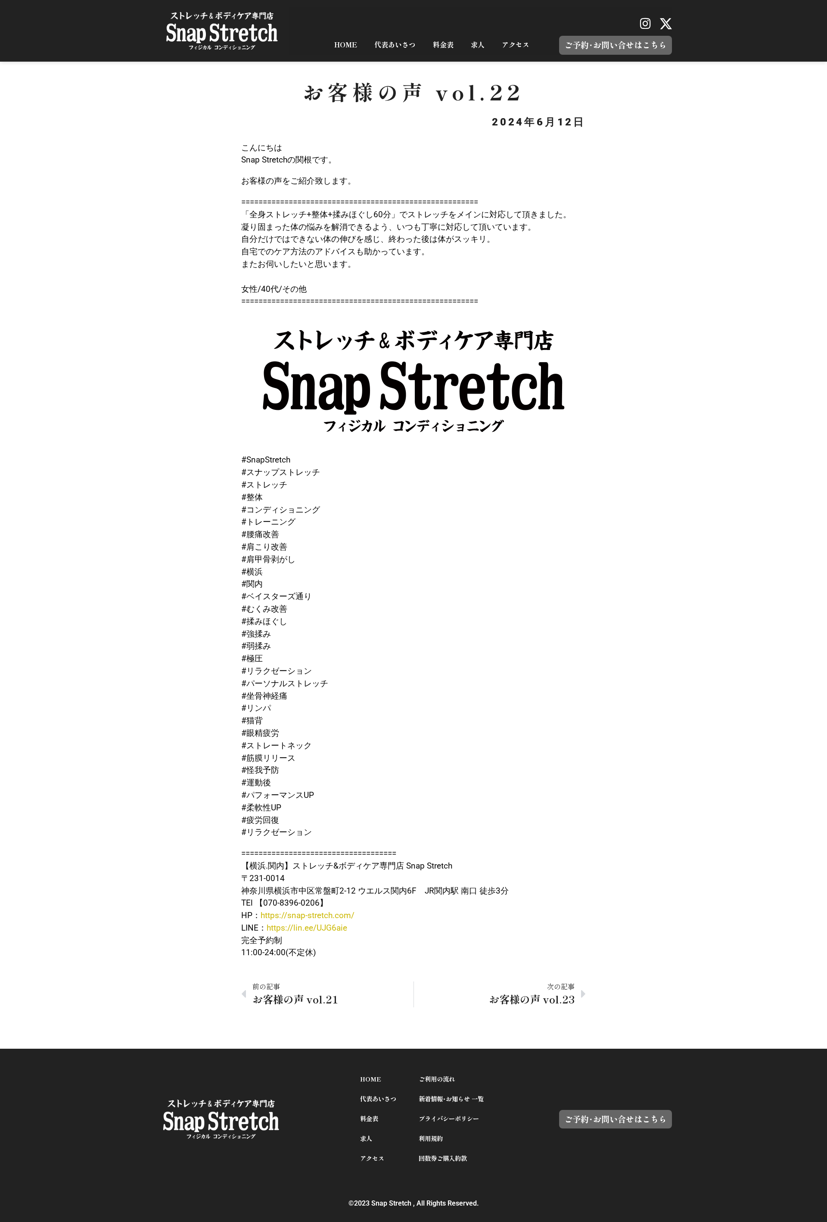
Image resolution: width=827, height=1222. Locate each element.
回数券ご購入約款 (443, 1158)
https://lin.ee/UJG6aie (307, 928)
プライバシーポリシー (449, 1119)
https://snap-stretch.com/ (307, 915)
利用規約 (431, 1138)
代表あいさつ (395, 44)
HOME (345, 44)
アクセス (515, 44)
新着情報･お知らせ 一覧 (451, 1099)
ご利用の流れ (437, 1079)
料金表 (443, 44)
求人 (478, 44)
